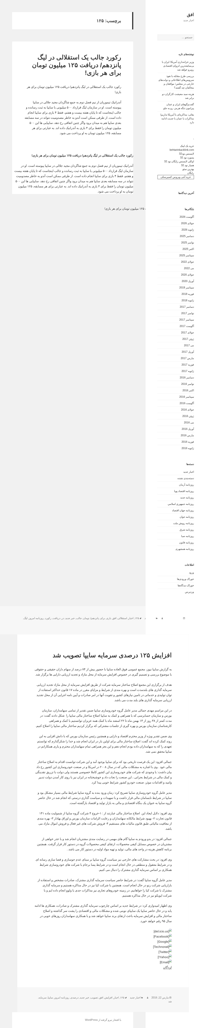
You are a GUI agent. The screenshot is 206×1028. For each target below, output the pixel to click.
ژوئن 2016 (188, 416)
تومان (86, 618)
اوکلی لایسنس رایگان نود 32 (179, 161)
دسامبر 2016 (187, 377)
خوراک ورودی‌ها (185, 579)
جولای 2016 (187, 409)
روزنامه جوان (187, 516)
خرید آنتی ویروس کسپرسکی (175, 177)
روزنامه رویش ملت (183, 523)
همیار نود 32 (187, 165)
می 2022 (189, 268)
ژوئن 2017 (188, 339)
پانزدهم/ (94, 618)
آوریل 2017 (188, 351)
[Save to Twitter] (103, 952)
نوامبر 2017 (187, 313)
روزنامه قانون (186, 542)
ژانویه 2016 (188, 448)
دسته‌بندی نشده (186, 478)
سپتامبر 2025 (186, 255)
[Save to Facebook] (103, 936)
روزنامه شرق (187, 529)
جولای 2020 (187, 274)
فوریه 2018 (188, 294)
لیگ (26, 618)
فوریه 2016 (188, 441)
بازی (108, 618)
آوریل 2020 (188, 281)
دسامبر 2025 (187, 236)
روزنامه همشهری (184, 549)
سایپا (50, 997)
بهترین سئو (188, 169)
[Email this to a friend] (103, 962)
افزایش (108, 997)
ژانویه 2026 (188, 229)
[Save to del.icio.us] (103, 931)
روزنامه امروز (36, 618)
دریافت (56, 618)
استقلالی (122, 618)
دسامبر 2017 (187, 306)
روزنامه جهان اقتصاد (183, 510)
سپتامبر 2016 (186, 396)
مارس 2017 (187, 358)
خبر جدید (70, 618)
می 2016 (189, 422)
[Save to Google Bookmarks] (103, 941)
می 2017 (189, 345)
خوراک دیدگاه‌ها (186, 585)
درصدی (74, 997)
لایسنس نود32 (186, 153)
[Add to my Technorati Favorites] (103, 946)
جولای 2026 (187, 223)
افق (190, 14)
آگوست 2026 (187, 216)
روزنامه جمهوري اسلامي (181, 504)
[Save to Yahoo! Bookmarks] (103, 957)
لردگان (167, 967)
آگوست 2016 (187, 403)
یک (171, 622)
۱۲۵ (137, 618)
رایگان (190, 173)
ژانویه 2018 (188, 300)
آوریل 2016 (188, 429)
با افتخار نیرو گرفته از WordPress (103, 1020)
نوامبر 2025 (187, 242)
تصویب (94, 997)
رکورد (48, 618)
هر (175, 622)
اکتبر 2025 (188, 249)
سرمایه (43, 997)
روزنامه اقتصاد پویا (184, 491)
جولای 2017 (187, 332)
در (63, 618)
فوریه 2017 (188, 364)
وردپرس (189, 591)
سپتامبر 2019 (186, 287)
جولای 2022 (187, 261)
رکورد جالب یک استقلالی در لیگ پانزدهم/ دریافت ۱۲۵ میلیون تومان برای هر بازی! (76, 65)
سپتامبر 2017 (186, 319)
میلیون (181, 622)
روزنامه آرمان (186, 484)
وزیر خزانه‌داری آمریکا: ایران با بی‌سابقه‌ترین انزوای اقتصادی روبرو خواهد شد (178, 66)
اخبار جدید (188, 471)
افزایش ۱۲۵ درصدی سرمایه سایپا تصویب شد (112, 655)
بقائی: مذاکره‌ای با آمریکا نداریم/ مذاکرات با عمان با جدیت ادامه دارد (177, 118)
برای (102, 618)
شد (170, 1001)
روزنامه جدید (187, 497)
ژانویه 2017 (188, 371)
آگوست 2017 (187, 326)
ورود (191, 572)
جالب (79, 618)
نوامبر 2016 (187, 384)
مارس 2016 (187, 435)
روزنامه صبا (187, 536)
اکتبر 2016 (188, 390)
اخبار (130, 618)
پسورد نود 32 (187, 157)
